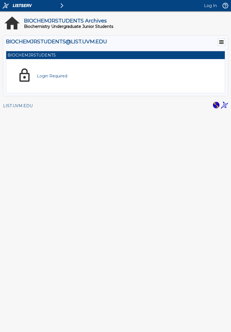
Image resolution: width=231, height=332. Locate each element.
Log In (210, 5)
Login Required (52, 75)
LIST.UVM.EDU (18, 105)
